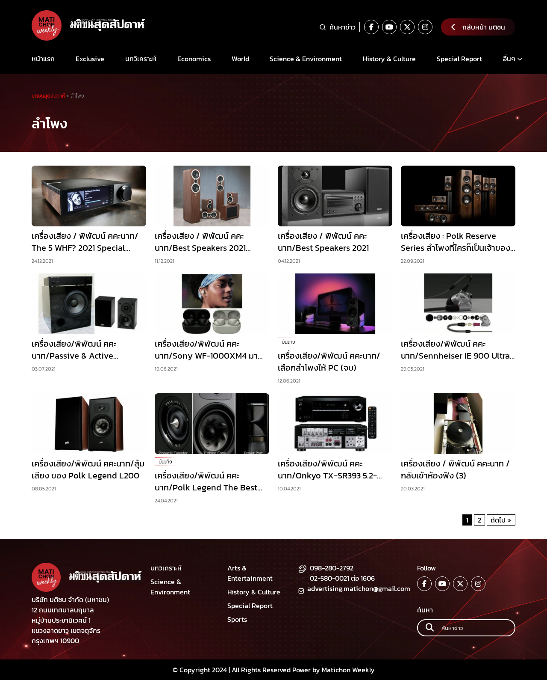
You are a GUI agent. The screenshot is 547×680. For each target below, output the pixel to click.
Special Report (459, 58)
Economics (194, 58)
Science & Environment (306, 58)
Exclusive (90, 58)
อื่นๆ (509, 58)
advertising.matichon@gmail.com (358, 588)
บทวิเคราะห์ (140, 58)
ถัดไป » (501, 520)
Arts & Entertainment (250, 573)
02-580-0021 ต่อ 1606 (342, 578)
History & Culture (389, 58)
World (240, 58)
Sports (237, 619)
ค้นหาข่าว (342, 27)
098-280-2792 (331, 568)
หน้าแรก (43, 58)
